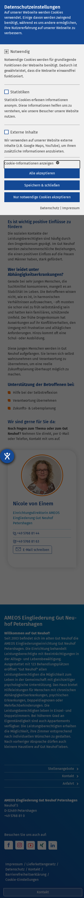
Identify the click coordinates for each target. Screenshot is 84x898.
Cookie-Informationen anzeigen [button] (29, 163)
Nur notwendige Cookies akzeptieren (42, 197)
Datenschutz (49, 208)
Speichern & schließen (42, 185)
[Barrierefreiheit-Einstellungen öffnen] (7, 456)
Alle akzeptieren (42, 173)
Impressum (71, 208)
